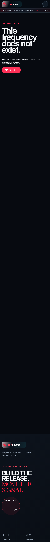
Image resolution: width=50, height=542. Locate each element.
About (28, 535)
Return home (11, 70)
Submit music (11, 506)
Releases (5, 535)
